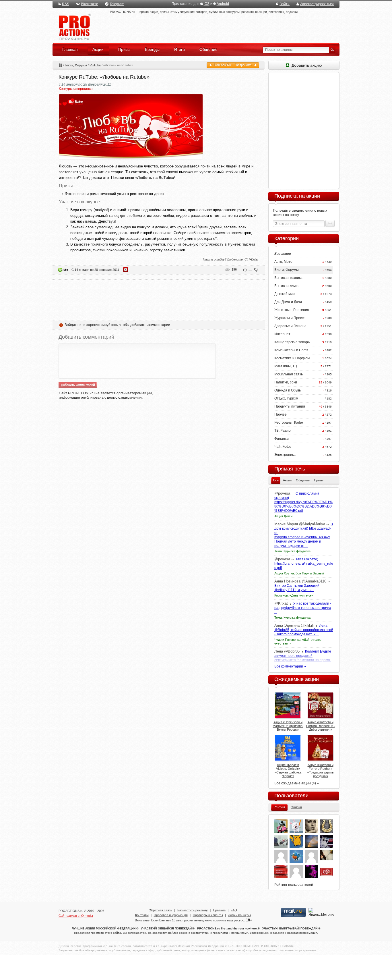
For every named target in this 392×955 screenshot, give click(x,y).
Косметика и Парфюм (292, 358)
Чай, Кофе (282, 447)
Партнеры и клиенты (208, 915)
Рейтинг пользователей (293, 885)
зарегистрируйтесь (102, 325)
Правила (219, 910)
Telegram (117, 4)
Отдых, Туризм (286, 398)
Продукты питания (289, 406)
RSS (65, 4)
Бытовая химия (287, 286)
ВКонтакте (89, 4)
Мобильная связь (288, 374)
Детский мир (284, 294)
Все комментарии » (290, 666)
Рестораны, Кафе (288, 422)
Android (223, 4)
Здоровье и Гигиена (290, 326)
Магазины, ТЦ (285, 366)
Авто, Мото (283, 262)
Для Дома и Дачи (288, 302)
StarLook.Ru (222, 65)
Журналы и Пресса (290, 318)
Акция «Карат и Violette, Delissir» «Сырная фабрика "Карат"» (288, 770)
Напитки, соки (285, 382)
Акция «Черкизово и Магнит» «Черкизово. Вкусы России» (288, 725)
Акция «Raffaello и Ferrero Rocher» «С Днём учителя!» (320, 725)
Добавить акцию (305, 65)
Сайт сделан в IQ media (76, 915)
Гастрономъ (244, 65)
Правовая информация (171, 915)
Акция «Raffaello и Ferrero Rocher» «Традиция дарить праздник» (320, 770)
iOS (206, 4)
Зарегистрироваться (317, 4)
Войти (285, 4)
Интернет (282, 334)
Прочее (280, 414)
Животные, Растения (291, 310)
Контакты (142, 915)
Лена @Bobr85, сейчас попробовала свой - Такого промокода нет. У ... (303, 630)
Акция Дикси (283, 516)
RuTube (95, 65)
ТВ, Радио (282, 431)
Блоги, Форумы (76, 65)
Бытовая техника (288, 278)
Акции (60, 65)
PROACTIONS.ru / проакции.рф (74, 27)
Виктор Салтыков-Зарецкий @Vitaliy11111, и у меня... (296, 588)
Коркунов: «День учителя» (293, 595)
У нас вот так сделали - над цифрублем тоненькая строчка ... (302, 607)
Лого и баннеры (239, 915)
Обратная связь (160, 910)
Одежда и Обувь (287, 390)
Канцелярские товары (292, 342)
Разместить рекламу (192, 910)
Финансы (281, 439)
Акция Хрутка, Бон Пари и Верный (299, 573)
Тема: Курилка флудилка (292, 551)
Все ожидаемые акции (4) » (296, 783)
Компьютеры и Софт (291, 350)
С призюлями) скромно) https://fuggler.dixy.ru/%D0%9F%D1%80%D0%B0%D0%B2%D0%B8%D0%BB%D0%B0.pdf (303, 502)
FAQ (234, 910)
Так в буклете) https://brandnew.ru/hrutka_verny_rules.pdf (303, 563)
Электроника (285, 455)
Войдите (72, 325)
